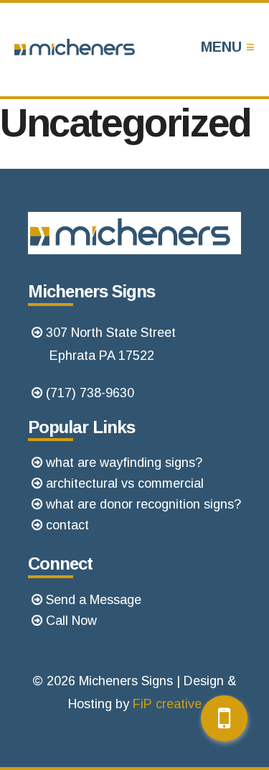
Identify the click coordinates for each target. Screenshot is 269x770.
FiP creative (167, 704)
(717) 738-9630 (90, 393)
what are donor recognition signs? (143, 504)
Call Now (71, 620)
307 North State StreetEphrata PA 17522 (111, 344)
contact (67, 525)
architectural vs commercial (125, 483)
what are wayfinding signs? (124, 462)
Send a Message (93, 600)
